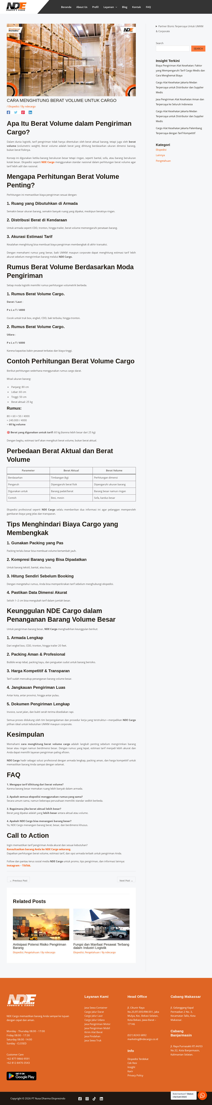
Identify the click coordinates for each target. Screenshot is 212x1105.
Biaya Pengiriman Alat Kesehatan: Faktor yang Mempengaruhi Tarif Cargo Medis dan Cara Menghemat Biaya (180, 70)
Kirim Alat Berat (93, 1032)
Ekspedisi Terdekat (138, 1059)
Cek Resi (132, 1063)
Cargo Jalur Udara (94, 1019)
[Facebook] (8, 112)
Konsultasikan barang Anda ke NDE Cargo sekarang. (39, 849)
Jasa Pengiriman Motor (97, 1024)
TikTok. (26, 865)
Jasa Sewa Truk (92, 1040)
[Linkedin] (30, 112)
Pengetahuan (32, 952)
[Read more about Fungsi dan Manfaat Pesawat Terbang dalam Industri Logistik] (101, 924)
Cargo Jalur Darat (94, 1011)
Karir (130, 1071)
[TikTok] (94, 1099)
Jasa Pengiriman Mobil (97, 1028)
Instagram (13, 865)
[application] (115, 6)
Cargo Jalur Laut (93, 1015)
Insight (131, 1067)
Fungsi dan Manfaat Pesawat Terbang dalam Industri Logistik (101, 946)
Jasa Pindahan (92, 1036)
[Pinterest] (23, 112)
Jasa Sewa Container (95, 1007)
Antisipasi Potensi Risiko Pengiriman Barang (39, 946)
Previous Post (18, 880)
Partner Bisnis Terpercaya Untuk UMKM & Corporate (180, 29)
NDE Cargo (47, 162)
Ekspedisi (13, 106)
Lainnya (160, 155)
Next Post (126, 880)
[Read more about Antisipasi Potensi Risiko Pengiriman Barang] (41, 924)
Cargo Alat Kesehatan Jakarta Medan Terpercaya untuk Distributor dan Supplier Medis (180, 87)
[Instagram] (87, 1099)
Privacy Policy (135, 1075)
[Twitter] (15, 112)
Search (159, 43)
